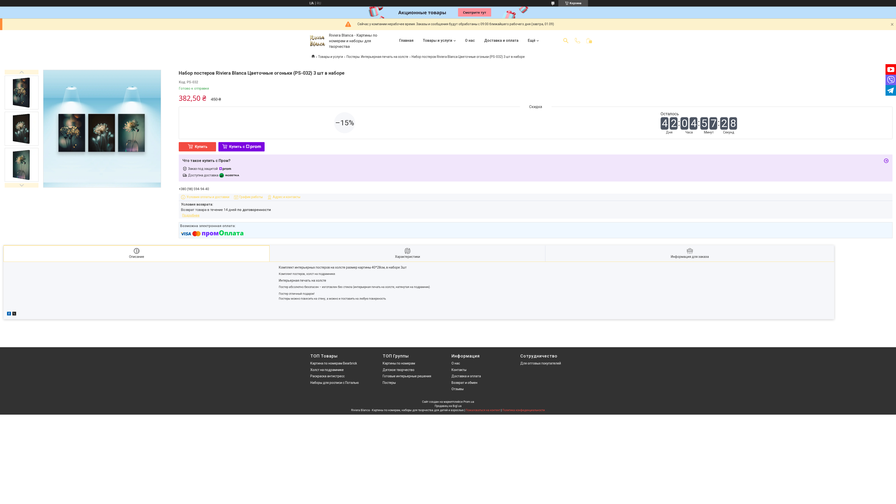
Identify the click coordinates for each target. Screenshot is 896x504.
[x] (14, 314)
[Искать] (565, 40)
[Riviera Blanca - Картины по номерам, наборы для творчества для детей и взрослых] (317, 40)
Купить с (237, 146)
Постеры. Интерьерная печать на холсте (377, 57)
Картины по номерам (399, 363)
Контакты (459, 370)
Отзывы (458, 389)
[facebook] (9, 314)
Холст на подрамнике (327, 370)
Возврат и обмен (464, 383)
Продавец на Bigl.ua (448, 406)
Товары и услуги (437, 40)
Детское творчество (398, 370)
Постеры (389, 383)
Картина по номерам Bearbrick (333, 363)
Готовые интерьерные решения (407, 376)
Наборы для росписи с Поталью (334, 383)
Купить (201, 146)
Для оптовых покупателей (540, 363)
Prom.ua (468, 401)
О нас (470, 40)
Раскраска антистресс (327, 376)
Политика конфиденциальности (523, 410)
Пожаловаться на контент (483, 410)
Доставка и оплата (501, 40)
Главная (406, 40)
